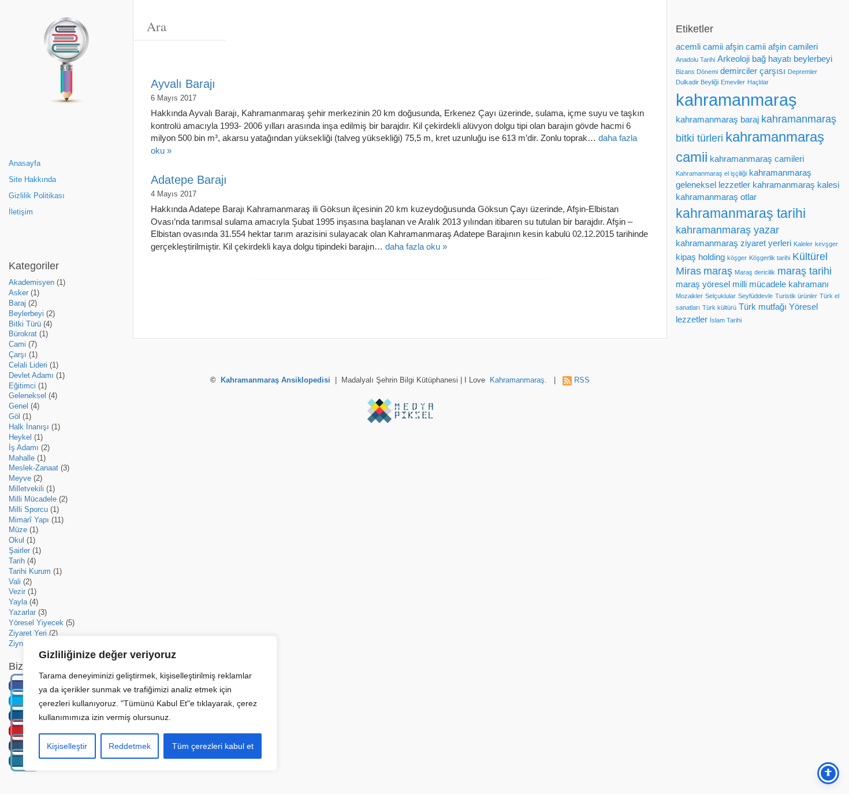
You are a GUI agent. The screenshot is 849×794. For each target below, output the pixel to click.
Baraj (17, 303)
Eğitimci (22, 386)
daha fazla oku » (416, 246)
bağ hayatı (771, 59)
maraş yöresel (703, 284)
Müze (18, 530)
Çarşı (18, 355)
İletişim (21, 212)
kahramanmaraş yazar (727, 230)
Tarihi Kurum (30, 571)
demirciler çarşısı (752, 71)
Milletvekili (26, 489)
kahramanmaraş (736, 99)
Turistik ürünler (796, 295)
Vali (15, 582)
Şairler (19, 551)
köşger (737, 257)
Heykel (20, 437)
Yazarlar (22, 613)
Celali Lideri (28, 365)
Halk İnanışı (29, 427)
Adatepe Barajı (189, 179)
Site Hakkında (32, 180)
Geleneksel (27, 396)
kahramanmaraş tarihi (741, 213)
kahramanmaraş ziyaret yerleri (733, 243)
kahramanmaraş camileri (757, 159)
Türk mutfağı (763, 306)
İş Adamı (24, 448)
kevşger (826, 243)
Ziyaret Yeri (28, 633)
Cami (17, 344)
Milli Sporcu (28, 510)
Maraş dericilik (755, 272)
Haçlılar (758, 82)
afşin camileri (793, 46)
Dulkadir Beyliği (697, 82)
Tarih (17, 561)
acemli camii (699, 46)
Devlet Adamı (31, 376)
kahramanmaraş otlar (716, 197)
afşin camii (745, 46)
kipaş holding (700, 257)
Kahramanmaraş (517, 380)
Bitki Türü (25, 324)
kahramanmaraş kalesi (796, 185)
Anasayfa (24, 163)
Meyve (20, 478)
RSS (582, 380)
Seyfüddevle (755, 295)
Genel (18, 406)
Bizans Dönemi (697, 71)
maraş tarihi (804, 271)
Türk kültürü (719, 307)
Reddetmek (130, 746)
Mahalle (22, 458)
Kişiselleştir (67, 746)
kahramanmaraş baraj (717, 119)
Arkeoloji (733, 59)
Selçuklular (720, 295)
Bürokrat (23, 334)
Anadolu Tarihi (695, 59)
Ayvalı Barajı (183, 83)
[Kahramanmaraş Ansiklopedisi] (66, 65)
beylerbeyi (813, 59)
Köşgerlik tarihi (769, 257)
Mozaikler (689, 295)
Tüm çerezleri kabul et (213, 746)
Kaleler (803, 243)
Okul (16, 540)
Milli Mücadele (33, 499)
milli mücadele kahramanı (780, 284)
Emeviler (733, 82)
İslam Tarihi (726, 320)
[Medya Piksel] (400, 411)
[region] (150, 703)
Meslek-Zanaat (33, 468)
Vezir (17, 592)
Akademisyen (31, 283)
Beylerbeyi (26, 314)
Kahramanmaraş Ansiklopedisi (275, 380)
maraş (717, 271)
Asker (18, 293)
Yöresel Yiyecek (36, 623)
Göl (14, 417)
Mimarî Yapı (29, 520)
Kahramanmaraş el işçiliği (711, 173)
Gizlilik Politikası (37, 196)
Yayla (18, 602)
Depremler (802, 71)
